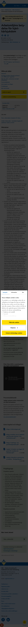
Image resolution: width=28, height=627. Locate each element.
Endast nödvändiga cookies (14, 333)
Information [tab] (14, 292)
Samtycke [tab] (5, 292)
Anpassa (13, 328)
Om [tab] (23, 292)
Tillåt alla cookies (14, 322)
